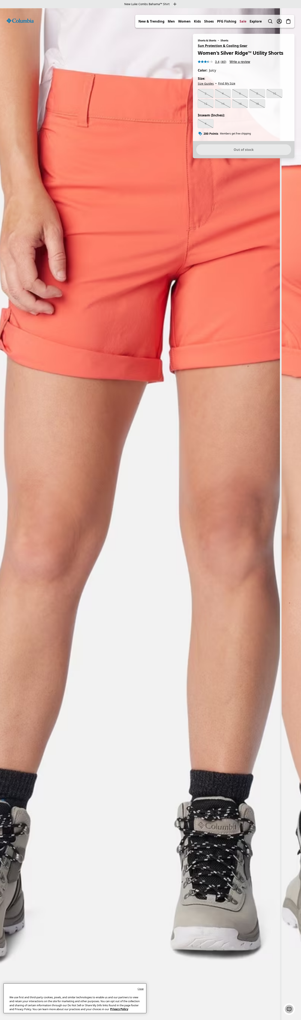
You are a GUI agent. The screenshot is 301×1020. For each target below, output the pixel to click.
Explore (256, 21)
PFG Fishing (226, 21)
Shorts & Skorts (207, 40)
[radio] (205, 93)
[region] (150, 514)
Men (171, 21)
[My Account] (279, 21)
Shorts (224, 40)
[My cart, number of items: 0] (288, 21)
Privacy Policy (119, 1009)
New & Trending (151, 21)
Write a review (240, 61)
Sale (243, 21)
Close (141, 988)
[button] (289, 1009)
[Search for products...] (270, 21)
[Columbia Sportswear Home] (20, 20)
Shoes (209, 21)
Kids (197, 21)
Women (184, 21)
